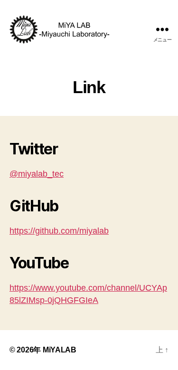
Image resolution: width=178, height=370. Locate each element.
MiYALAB (59, 350)
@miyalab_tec (36, 174)
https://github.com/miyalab (59, 231)
